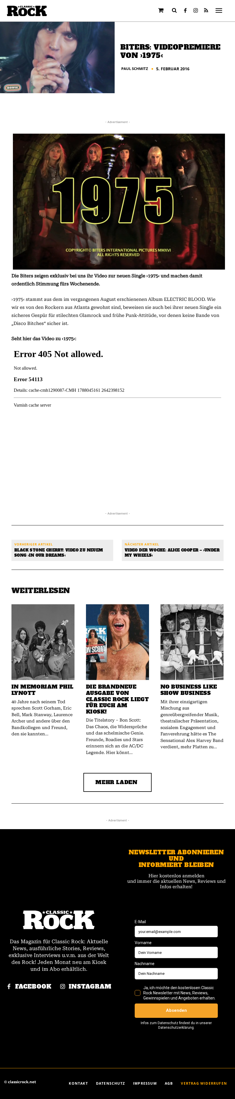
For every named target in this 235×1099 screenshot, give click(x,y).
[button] (174, 10)
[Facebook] (185, 11)
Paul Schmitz (134, 69)
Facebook (33, 987)
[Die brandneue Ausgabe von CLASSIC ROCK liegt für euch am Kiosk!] (117, 642)
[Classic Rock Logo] (27, 11)
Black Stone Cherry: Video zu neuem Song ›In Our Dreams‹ (58, 553)
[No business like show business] (192, 642)
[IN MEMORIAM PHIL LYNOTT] (43, 642)
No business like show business (188, 690)
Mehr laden (116, 782)
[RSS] (206, 11)
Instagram (90, 987)
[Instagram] (196, 11)
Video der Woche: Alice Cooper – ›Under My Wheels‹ (172, 553)
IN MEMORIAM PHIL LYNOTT (42, 690)
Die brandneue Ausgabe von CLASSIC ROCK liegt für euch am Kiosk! (117, 699)
